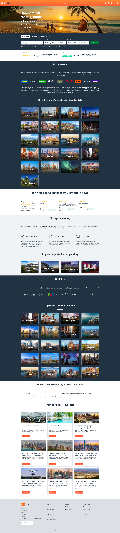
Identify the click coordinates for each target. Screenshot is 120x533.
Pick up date (46, 39)
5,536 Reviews (24, 210)
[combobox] (32, 43)
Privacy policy (86, 509)
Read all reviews (50, 56)
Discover (70, 3)
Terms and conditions (88, 506)
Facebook (24, 510)
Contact (85, 514)
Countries (49, 506)
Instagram (24, 514)
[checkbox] (21, 46)
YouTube (24, 508)
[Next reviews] (98, 206)
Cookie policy (86, 512)
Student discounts (51, 519)
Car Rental (47, 3)
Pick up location (24, 39)
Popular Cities (50, 509)
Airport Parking (62, 3)
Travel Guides (50, 517)
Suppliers (49, 514)
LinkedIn (24, 516)
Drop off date (70, 39)
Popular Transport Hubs (52, 512)
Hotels (53, 3)
